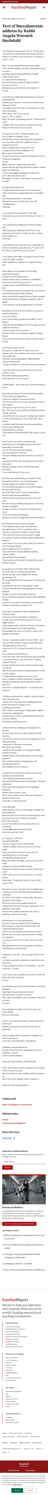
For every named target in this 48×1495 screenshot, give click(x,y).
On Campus (10, 1387)
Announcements (22, 1437)
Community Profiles (15, 1433)
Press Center (36, 1443)
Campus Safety (11, 1401)
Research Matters (12, 1358)
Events (43, 19)
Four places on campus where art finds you (24, 1269)
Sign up (7, 1167)
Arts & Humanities (11, 1360)
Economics (9, 1368)
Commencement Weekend (13, 1123)
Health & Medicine (12, 1373)
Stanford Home (13, 1470)
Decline (30, 1490)
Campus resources (12, 1399)
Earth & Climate (11, 1365)
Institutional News (11, 1344)
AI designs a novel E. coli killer (18, 1263)
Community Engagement (14, 1391)
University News (12, 1323)
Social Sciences (11, 1380)
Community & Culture (13, 1404)
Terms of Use (30, 1470)
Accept (17, 1490)
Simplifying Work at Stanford (15, 1329)
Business (9, 1363)
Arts (7, 1394)
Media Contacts (24, 1443)
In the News (28, 1433)
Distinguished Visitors (13, 1342)
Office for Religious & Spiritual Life (17, 1104)
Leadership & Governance (14, 1347)
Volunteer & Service (12, 1422)
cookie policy (17, 1485)
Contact (5, 1443)
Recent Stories (35, 1437)
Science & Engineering (13, 1378)
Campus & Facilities (12, 1339)
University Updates (8, 1437)
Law (7, 1375)
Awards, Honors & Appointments (16, 1337)
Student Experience (13, 1414)
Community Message (13, 1334)
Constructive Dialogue (13, 1327)
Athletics (8, 1396)
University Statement (13, 1332)
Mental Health (10, 1420)
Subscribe (13, 1443)
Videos (4, 1433)
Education (9, 1370)
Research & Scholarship (15, 1354)
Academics (9, 1417)
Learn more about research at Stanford (19, 1224)
